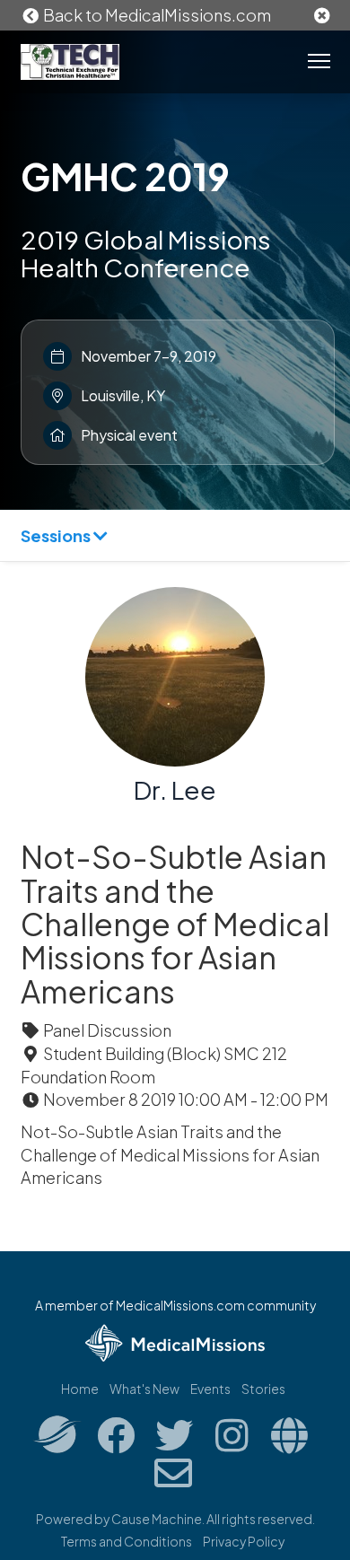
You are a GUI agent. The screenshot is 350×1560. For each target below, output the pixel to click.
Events (210, 1388)
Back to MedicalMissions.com (155, 14)
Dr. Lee (175, 789)
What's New (144, 1388)
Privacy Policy (243, 1541)
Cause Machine (156, 1519)
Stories (263, 1388)
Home (80, 1388)
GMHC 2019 (125, 176)
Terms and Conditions (126, 1541)
